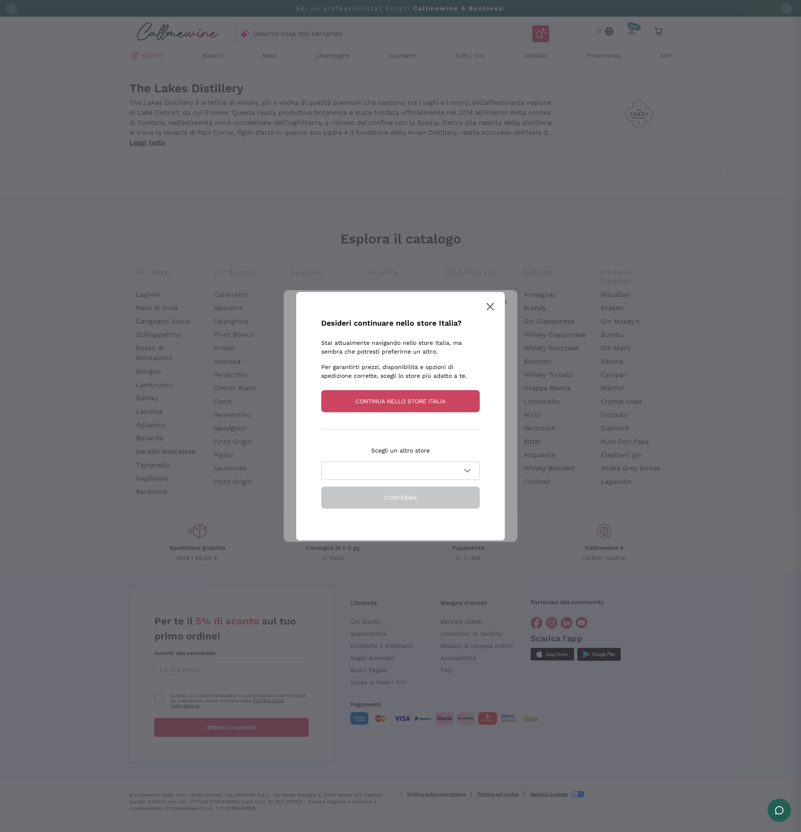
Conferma (400, 497)
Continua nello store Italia (400, 400)
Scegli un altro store (400, 450)
